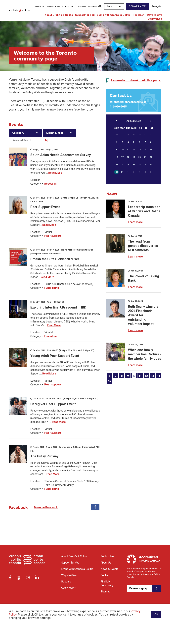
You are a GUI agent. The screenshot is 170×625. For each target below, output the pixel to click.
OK (156, 614)
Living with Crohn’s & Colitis (113, 14)
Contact (70, 6)
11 (140, 375)
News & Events (55, 6)
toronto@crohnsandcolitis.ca (128, 102)
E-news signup (138, 588)
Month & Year (54, 132)
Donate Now (137, 6)
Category (18, 132)
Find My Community (88, 6)
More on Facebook (46, 507)
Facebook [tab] (95, 507)
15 (109, 381)
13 (152, 375)
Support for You (85, 14)
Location (35, 179)
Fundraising (51, 287)
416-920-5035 (118, 106)
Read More (55, 172)
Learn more (135, 222)
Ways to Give (154, 14)
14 (158, 375)
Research (138, 14)
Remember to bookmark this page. (136, 80)
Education (50, 336)
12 (146, 375)
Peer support (52, 235)
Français (156, 6)
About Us (39, 6)
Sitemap (105, 591)
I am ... (111, 6)
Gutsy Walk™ (68, 587)
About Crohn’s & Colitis (59, 14)
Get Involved (154, 18)
